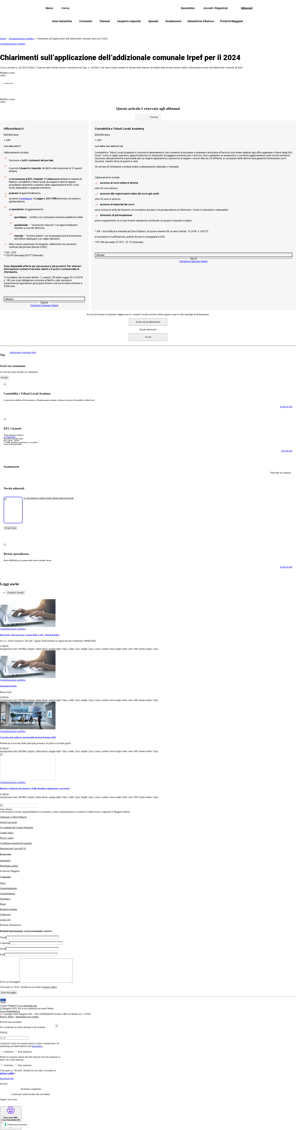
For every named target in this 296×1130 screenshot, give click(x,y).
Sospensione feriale (8, 686)
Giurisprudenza (7, 893)
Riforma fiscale (123, 28)
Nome (3, 937)
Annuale (141, 117)
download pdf (7, 1078)
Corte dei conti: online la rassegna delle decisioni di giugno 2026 (28, 737)
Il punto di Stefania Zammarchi (207, 28)
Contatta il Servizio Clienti (44, 305)
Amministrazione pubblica (21, 38)
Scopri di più (10, 528)
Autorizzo (8, 1051)
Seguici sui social (8, 822)
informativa (37, 1046)
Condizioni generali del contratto (16, 843)
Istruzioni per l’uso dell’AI (13, 848)
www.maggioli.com (27, 1005)
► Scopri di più (9, 437)
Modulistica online (9, 866)
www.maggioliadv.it (10, 1011)
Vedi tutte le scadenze (280, 472)
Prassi (3, 904)
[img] (57, 1025)
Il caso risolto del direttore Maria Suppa (161, 28)
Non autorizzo (25, 1051)
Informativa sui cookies (27, 1016)
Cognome (5, 943)
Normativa (5, 898)
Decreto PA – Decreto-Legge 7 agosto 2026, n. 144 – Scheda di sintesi (29, 635)
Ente (2, 954)
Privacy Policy (7, 1016)
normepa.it (26, 198)
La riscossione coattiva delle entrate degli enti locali (49, 498)
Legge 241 (5, 919)
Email (3, 948)
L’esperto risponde (129, 21)
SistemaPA (5, 860)
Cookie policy (7, 832)
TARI (104, 28)
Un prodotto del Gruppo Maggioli (16, 827)
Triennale (154, 117)
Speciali (153, 21)
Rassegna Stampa (8, 909)
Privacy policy (7, 838)
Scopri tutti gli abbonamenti (148, 322)
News (3, 883)
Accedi (148, 337)
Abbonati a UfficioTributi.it (13, 817)
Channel (104, 21)
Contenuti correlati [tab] (15, 592)
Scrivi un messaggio (10, 981)
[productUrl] (13, 522)
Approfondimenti (8, 888)
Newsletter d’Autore (201, 21)
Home (3, 38)
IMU (91, 28)
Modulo (9, 299)
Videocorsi (5, 914)
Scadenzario (173, 21)
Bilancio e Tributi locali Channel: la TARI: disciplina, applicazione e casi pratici (35, 788)
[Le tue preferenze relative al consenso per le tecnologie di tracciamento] (16, 1125)
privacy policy (50, 987)
